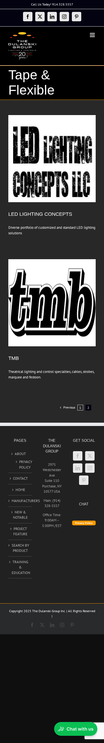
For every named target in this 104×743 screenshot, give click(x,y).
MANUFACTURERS (20, 500)
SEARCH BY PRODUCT (20, 548)
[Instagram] (90, 468)
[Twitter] (90, 456)
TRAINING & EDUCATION (20, 567)
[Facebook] (77, 456)
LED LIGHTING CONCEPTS (40, 214)
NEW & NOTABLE (20, 515)
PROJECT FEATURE (20, 531)
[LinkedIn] (77, 468)
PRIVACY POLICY (22, 464)
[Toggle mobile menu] (93, 35)
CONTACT (20, 478)
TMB (13, 358)
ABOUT (20, 453)
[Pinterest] (83, 480)
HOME (20, 489)
